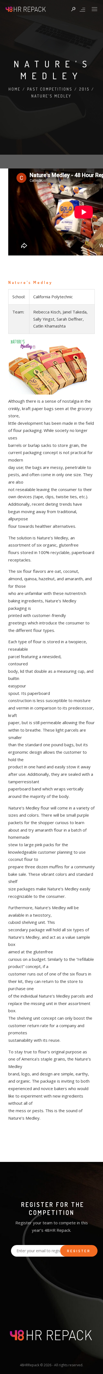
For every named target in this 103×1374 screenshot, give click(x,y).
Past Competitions (50, 89)
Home (15, 89)
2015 (84, 89)
